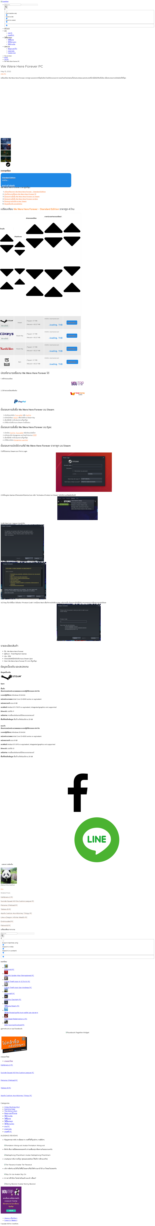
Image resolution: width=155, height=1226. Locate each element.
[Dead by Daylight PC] (6, 998)
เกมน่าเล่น (11, 51)
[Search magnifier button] (6, 7)
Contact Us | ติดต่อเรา (10, 1220)
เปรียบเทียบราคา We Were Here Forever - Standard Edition (25, 191)
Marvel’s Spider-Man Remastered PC (19, 976)
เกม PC (10, 33)
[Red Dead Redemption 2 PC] (6, 1017)
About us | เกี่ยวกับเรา (10, 1218)
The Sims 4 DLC (10, 1111)
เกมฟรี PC (11, 35)
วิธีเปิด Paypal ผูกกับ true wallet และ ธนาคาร (21, 1013)
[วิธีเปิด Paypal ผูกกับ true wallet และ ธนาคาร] (6, 1010)
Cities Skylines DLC (12, 1107)
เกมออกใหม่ (8, 1061)
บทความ (7, 46)
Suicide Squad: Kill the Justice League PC (17, 1073)
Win (2, 889)
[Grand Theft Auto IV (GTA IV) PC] (6, 980)
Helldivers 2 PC (7, 1065)
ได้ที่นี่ (34, 435)
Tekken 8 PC (6, 1088)
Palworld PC (9, 970)
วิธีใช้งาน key (12, 42)
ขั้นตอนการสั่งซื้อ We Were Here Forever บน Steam (21, 196)
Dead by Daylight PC (12, 1000)
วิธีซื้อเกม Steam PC (11, 1006)
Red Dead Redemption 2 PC (15, 1019)
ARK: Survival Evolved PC (14, 1025)
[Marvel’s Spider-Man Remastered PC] (6, 974)
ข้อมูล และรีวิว (12, 48)
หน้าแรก (7, 28)
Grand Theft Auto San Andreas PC (18, 988)
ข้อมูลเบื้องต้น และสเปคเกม (13, 204)
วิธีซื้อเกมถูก (8, 37)
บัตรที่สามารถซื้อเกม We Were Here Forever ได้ (20, 194)
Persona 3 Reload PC (9, 1080)
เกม (5, 31)
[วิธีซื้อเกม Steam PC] (6, 1004)
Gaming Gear (12, 53)
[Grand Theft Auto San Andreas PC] (6, 986)
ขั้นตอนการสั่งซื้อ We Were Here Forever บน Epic (21, 199)
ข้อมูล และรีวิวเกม (10, 1113)
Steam (15, 417)
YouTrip (28, 415)
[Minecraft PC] (6, 992)
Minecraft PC (9, 994)
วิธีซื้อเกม (11, 39)
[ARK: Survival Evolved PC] (6, 1023)
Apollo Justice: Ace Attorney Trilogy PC (16, 1096)
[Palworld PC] (6, 968)
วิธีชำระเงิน (11, 44)
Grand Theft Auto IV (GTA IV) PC (17, 982)
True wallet (18, 415)
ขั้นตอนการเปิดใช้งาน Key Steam (15, 201)
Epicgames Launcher (21, 440)
